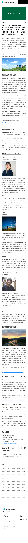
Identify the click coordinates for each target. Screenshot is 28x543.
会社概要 (5, 519)
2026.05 (18, 468)
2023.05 (23, 490)
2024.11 (3, 481)
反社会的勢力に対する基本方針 (10, 526)
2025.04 (8, 481)
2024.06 (8, 484)
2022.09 (13, 497)
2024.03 (23, 484)
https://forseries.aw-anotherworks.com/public (13, 400)
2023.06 (18, 490)
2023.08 (8, 490)
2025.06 (23, 475)
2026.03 (3, 471)
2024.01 (8, 487)
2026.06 (13, 468)
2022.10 (8, 497)
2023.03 (8, 494)
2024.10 (13, 481)
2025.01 (18, 478)
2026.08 (3, 468)
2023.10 (23, 487)
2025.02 (13, 478)
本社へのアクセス (7, 521)
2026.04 (23, 468)
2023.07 (13, 490)
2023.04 (3, 494)
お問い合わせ (6, 529)
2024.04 (18, 484)
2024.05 (13, 484)
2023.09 (3, 490)
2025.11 (23, 471)
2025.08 (13, 475)
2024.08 (23, 481)
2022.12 (3, 497)
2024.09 (18, 481)
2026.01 (13, 471)
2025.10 (3, 475)
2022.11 (23, 494)
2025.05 (3, 478)
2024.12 (23, 478)
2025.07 (18, 475)
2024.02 (3, 487)
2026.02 (8, 471)
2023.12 (13, 487)
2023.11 (18, 487)
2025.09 (8, 475)
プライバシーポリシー (8, 524)
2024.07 (3, 484)
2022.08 (18, 497)
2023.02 (13, 494)
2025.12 (18, 471)
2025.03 (8, 478)
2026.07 (8, 468)
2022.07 (23, 497)
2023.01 (18, 494)
